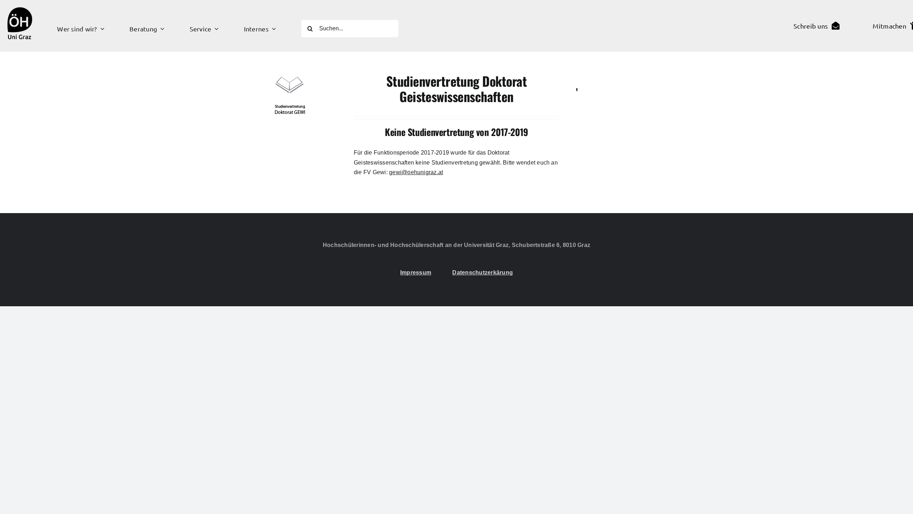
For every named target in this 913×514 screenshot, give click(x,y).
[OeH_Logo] (19, 4)
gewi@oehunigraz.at (416, 172)
